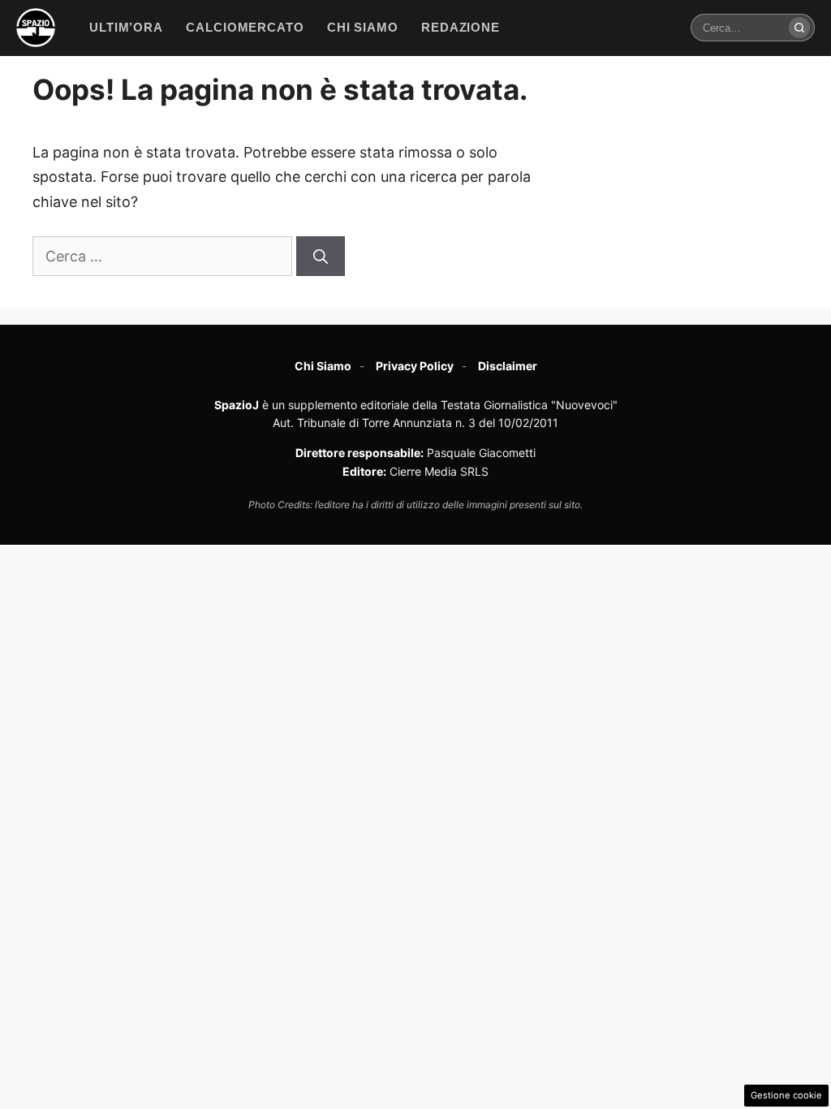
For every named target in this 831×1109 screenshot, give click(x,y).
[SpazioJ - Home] (35, 27)
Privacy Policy (415, 366)
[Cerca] (799, 27)
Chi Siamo (323, 366)
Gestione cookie (786, 1095)
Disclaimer (507, 366)
